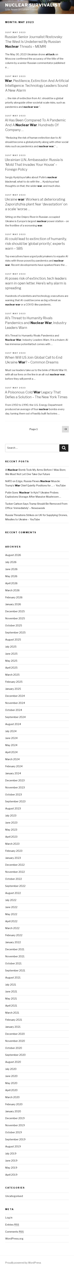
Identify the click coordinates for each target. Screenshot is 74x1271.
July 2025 (11, 646)
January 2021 (13, 1026)
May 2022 (11, 914)
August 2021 (13, 977)
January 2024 (13, 773)
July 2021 (10, 984)
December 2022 (15, 864)
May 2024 (11, 745)
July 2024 (11, 731)
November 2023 (15, 787)
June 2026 (11, 569)
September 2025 (15, 632)
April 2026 (11, 583)
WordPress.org (14, 1238)
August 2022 (13, 893)
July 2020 (11, 1069)
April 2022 (11, 921)
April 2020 (11, 1090)
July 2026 (11, 562)
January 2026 (13, 604)
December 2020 (15, 1033)
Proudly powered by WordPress (23, 1262)
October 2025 (13, 625)
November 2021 (15, 956)
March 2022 (12, 928)
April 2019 (11, 1174)
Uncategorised (14, 1196)
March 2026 (12, 590)
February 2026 (14, 597)
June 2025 (11, 653)
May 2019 (11, 1167)
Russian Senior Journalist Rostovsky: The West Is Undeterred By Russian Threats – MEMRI (33, 42)
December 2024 (15, 695)
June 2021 (11, 991)
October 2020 (13, 1048)
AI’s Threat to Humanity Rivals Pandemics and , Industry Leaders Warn (35, 323)
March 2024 (12, 759)
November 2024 (15, 703)
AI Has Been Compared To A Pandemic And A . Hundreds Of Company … (35, 125)
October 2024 (13, 710)
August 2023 (13, 808)
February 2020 (14, 1104)
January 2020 (13, 1111)
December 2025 (15, 611)
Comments (14, 1231)
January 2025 (13, 688)
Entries (12, 1224)
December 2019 (15, 1118)
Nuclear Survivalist (33, 5)
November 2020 (15, 1041)
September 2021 (15, 970)
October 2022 (13, 879)
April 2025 (11, 667)
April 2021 (11, 1005)
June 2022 (11, 907)
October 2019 (13, 1132)
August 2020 (13, 1062)
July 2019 (10, 1153)
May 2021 (11, 998)
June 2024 (11, 738)
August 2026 (13, 555)
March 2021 (12, 1012)
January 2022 (13, 942)
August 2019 (13, 1146)
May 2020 (11, 1083)
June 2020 (11, 1076)
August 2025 (13, 639)
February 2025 (14, 681)
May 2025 (11, 660)
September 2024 (15, 717)
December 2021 (14, 949)
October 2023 (13, 794)
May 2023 (11, 829)
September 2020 (15, 1054)
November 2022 (15, 871)
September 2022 (15, 886)
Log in (8, 1217)
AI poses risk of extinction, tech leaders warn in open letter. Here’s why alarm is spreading (36, 283)
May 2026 (11, 576)
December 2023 (15, 780)
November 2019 (15, 1125)
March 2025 (12, 674)
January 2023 (13, 858)
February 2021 (13, 1019)
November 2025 (15, 618)
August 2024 (13, 724)
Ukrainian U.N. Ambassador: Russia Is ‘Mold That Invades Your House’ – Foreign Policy (34, 164)
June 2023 (11, 822)
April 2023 (11, 836)
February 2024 (14, 766)
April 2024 (11, 752)
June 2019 (11, 1160)
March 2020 (12, 1097)
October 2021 (13, 963)
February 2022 (13, 935)
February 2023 (13, 850)
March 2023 (12, 843)
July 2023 (10, 815)
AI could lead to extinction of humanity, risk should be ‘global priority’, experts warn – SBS (36, 244)
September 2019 (15, 1139)
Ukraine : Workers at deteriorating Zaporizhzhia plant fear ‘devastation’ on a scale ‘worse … (36, 204)
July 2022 (10, 900)
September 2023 (15, 801)
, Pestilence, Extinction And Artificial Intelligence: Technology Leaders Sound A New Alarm (37, 85)
